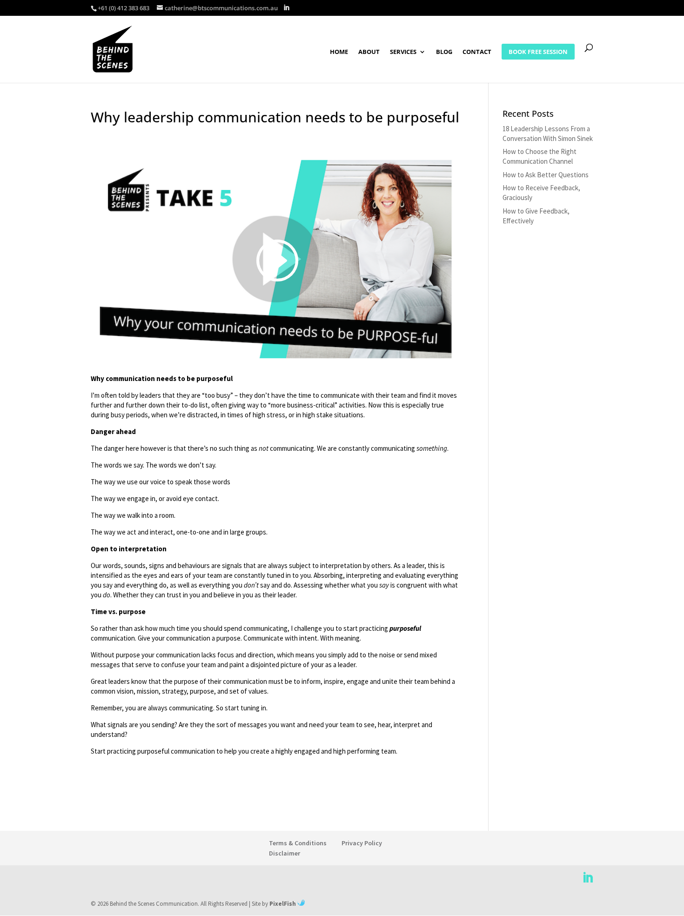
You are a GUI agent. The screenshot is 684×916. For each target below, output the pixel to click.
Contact (477, 52)
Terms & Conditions (298, 843)
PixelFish (283, 904)
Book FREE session (538, 51)
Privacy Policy (362, 843)
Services (403, 52)
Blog (444, 52)
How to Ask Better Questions (546, 174)
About (369, 52)
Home (339, 52)
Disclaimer (284, 853)
